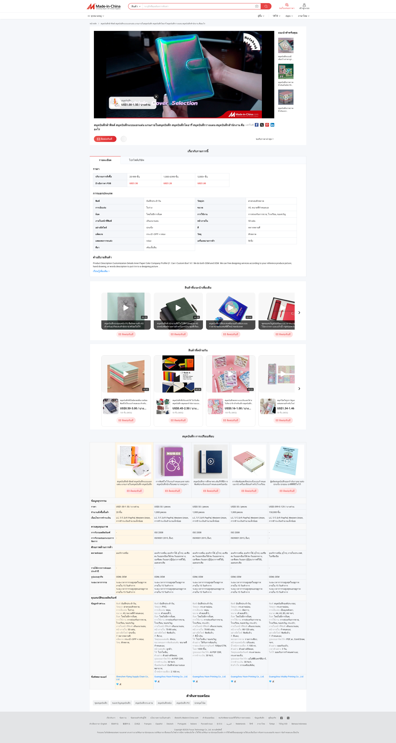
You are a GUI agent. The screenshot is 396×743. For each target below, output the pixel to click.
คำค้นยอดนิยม (208, 717)
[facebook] (281, 717)
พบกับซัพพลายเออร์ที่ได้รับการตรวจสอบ (234, 717)
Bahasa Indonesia (299, 723)
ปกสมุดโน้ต (199, 702)
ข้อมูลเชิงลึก (259, 717)
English (104, 723)
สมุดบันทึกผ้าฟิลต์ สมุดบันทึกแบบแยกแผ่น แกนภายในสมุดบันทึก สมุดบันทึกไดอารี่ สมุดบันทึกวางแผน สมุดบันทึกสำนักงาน (134, 485)
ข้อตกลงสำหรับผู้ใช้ (138, 717)
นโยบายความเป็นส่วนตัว (160, 717)
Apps (288, 15)
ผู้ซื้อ (260, 15)
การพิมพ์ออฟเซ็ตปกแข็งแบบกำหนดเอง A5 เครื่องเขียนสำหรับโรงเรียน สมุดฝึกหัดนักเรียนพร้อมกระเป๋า (249, 484)
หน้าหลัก (93, 23)
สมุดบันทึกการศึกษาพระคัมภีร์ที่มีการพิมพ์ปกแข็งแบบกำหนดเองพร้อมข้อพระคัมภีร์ (211, 484)
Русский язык (207, 723)
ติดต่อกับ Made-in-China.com (186, 717)
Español (159, 723)
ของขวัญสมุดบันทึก (121, 702)
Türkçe (272, 723)
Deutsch (170, 723)
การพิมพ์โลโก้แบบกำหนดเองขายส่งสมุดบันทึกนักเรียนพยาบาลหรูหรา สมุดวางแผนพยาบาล (172, 484)
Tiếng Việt (283, 723)
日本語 (137, 723)
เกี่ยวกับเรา (111, 717)
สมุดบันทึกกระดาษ (144, 702)
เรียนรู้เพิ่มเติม (100, 271)
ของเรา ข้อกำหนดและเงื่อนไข (287, 732)
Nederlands (240, 723)
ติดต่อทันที (106, 139)
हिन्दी (251, 723)
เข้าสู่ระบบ (304, 8)
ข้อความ (123, 717)
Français (147, 723)
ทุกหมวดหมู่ (96, 15)
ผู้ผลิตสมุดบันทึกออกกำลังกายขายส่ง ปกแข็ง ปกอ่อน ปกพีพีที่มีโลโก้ (287, 483)
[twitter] (288, 717)
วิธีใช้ (275, 15)
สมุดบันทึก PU (182, 702)
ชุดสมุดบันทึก (101, 702)
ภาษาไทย (261, 723)
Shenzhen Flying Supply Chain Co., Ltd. (132, 678)
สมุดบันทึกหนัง (165, 702)
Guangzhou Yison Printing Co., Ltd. (171, 676)
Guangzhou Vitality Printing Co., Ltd (286, 676)
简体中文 (115, 723)
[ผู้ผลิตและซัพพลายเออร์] (103, 6)
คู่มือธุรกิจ (272, 717)
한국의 (219, 723)
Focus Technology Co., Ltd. (200, 729)
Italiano (193, 723)
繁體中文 (126, 723)
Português (182, 723)
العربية (229, 723)
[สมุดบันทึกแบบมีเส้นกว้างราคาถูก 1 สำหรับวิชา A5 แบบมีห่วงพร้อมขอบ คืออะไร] (286, 49)
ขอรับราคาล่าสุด (264, 138)
